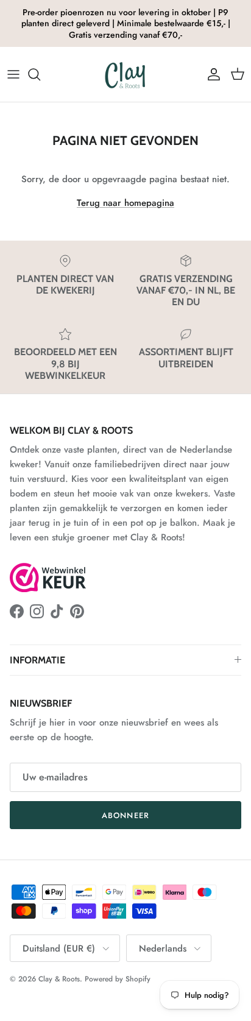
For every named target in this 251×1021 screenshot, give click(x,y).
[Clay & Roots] (125, 74)
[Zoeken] (40, 74)
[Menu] (13, 74)
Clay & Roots (59, 978)
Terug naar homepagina (125, 203)
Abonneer (125, 815)
